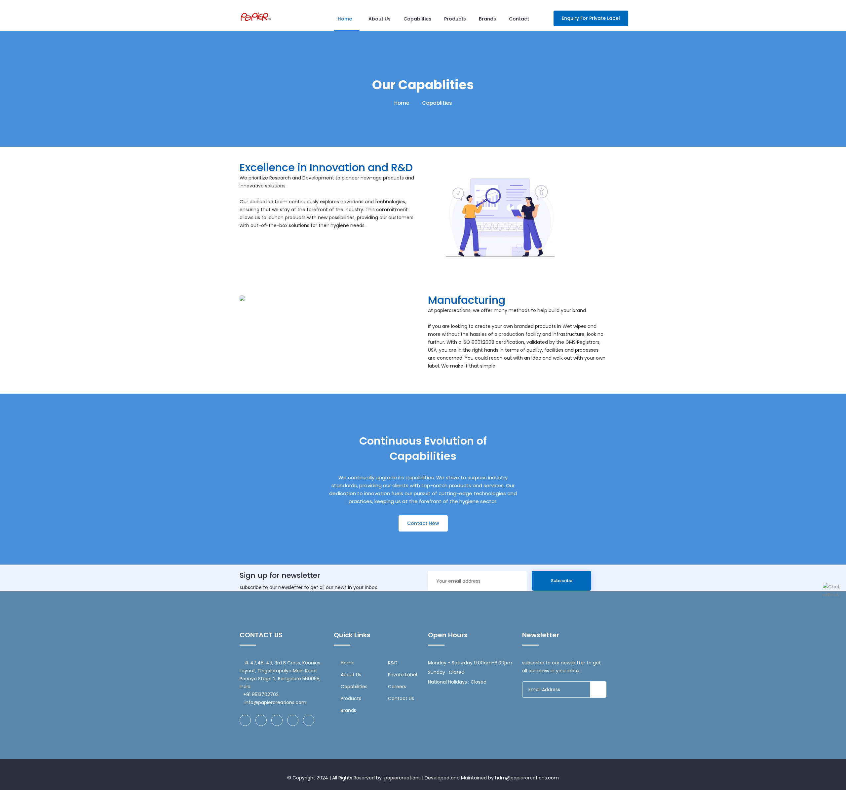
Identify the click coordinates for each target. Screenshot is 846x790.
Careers (397, 686)
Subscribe (561, 580)
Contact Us (401, 698)
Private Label (402, 674)
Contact (519, 19)
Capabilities (354, 686)
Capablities (417, 19)
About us (379, 19)
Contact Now (423, 523)
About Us (351, 674)
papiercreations (402, 777)
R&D (393, 662)
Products (455, 19)
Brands (487, 19)
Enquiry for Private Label (591, 18)
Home (345, 19)
